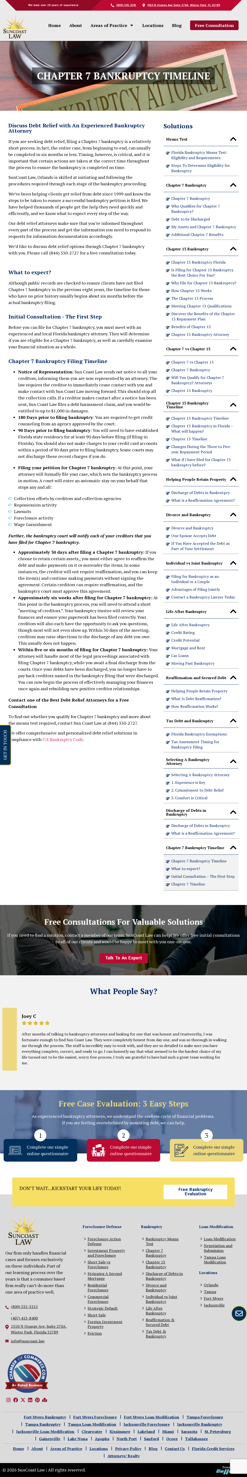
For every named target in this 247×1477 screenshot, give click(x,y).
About (75, 25)
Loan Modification (220, 1238)
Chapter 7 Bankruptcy (190, 198)
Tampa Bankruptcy (43, 1424)
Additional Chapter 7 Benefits (197, 234)
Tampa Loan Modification (215, 1259)
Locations (153, 25)
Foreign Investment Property (105, 1324)
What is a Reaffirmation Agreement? (203, 500)
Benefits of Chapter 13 (191, 326)
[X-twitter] (23, 1400)
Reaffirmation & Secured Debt (160, 1322)
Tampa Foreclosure (204, 1417)
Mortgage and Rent (188, 648)
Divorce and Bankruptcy (192, 528)
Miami (168, 1431)
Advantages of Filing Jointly (195, 589)
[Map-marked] (44, 1400)
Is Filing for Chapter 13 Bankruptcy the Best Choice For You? (202, 272)
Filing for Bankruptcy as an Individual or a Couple (195, 579)
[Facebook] (15, 1400)
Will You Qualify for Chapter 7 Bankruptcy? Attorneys (197, 380)
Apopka (102, 1438)
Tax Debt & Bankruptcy (156, 1334)
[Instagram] (8, 1400)
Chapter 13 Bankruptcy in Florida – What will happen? (202, 428)
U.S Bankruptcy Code (62, 739)
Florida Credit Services (213, 1448)
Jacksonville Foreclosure (147, 1424)
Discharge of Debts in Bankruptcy (200, 825)
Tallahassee (196, 1438)
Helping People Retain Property (199, 691)
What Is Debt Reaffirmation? (196, 698)
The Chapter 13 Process (192, 298)
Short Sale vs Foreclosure (99, 1264)
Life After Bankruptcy (190, 624)
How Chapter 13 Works (191, 290)
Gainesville (49, 1438)
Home (54, 25)
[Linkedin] (30, 1400)
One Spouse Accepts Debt (193, 535)
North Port (127, 1438)
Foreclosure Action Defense (104, 1241)
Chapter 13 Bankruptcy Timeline (200, 418)
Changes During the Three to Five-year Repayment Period (201, 449)
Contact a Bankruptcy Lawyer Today (203, 597)
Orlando (211, 1284)
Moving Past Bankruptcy (192, 663)
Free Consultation (214, 25)
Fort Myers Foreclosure (95, 1417)
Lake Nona (78, 1438)
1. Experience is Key (188, 782)
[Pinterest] (37, 1400)
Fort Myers (213, 1298)
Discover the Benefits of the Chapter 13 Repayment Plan (203, 316)
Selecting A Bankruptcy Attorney (200, 774)
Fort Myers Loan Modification (151, 1417)
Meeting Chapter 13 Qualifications (201, 306)
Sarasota (189, 1431)
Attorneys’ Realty (124, 1455)
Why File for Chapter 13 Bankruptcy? (203, 283)
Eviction (95, 1333)
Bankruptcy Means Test (162, 1241)
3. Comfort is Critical (189, 797)
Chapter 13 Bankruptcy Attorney (200, 334)
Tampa (210, 1291)
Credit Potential (185, 640)
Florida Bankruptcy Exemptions (199, 734)
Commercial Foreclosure (98, 1299)
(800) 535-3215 (24, 1306)
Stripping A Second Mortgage (105, 1276)
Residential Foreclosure (98, 1287)
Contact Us (175, 1448)
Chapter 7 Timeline (188, 884)
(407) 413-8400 (24, 1318)
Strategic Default (103, 1308)
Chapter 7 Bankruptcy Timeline (198, 861)
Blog (177, 25)
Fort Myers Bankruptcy (45, 1417)
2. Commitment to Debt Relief (197, 790)
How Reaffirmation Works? (194, 706)
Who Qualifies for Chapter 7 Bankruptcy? (195, 208)
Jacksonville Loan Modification (45, 1431)
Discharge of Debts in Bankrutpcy (200, 492)
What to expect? (185, 868)
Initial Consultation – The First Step (203, 876)
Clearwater (92, 1431)
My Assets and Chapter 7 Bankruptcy (203, 226)
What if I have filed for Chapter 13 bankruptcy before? (201, 462)
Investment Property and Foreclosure (106, 1253)
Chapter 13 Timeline (189, 439)
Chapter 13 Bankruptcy (191, 390)
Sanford (151, 1438)
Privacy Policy (128, 1448)
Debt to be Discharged (190, 219)
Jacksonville (214, 1305)
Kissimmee (120, 1431)
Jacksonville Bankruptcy (199, 1424)
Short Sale (97, 1314)
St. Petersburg (218, 1431)
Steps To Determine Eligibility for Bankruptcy (200, 168)
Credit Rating (183, 632)
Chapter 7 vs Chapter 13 (192, 362)
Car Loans (180, 655)
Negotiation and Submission (218, 1248)
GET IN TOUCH (5, 745)
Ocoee (172, 1438)
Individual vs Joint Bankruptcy (161, 1299)
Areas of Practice (108, 25)
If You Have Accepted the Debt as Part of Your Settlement (200, 546)
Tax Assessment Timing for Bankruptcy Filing (195, 744)
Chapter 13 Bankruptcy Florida (198, 262)
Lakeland (146, 1431)
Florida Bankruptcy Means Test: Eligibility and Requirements (199, 155)
